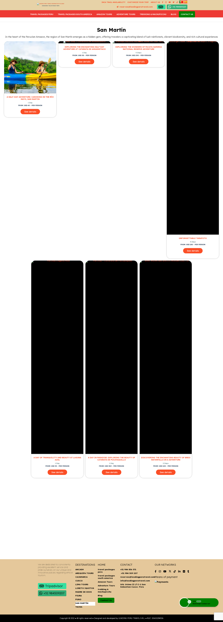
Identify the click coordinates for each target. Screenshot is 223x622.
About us (155, 2)
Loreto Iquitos (84, 588)
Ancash (79, 569)
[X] (170, 570)
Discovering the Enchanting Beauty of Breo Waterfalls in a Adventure (165, 459)
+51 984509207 (179, 7)
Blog (173, 14)
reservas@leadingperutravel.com (136, 7)
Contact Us (187, 14)
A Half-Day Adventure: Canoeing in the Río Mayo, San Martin (30, 98)
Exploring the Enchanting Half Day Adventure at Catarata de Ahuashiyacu (84, 48)
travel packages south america (75, 14)
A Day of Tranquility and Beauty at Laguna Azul (57, 459)
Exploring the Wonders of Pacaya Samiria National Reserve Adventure (139, 48)
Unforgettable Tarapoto (193, 238)
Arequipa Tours (84, 573)
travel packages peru (41, 14)
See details (30, 111)
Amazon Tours (104, 14)
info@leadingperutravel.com (135, 580)
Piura (78, 595)
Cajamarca (81, 577)
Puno (78, 599)
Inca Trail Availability (113, 2)
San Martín (81, 603)
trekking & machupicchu (153, 14)
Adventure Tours (126, 14)
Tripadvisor (54, 586)
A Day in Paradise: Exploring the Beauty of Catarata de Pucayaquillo (111, 459)
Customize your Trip (138, 2)
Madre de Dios (83, 592)
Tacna (78, 607)
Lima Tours (81, 584)
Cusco (79, 580)
